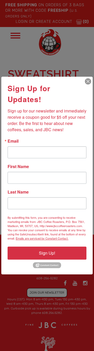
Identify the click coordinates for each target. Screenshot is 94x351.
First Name (18, 166)
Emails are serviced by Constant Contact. (42, 238)
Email (13, 141)
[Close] (88, 81)
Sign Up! (47, 253)
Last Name (18, 192)
